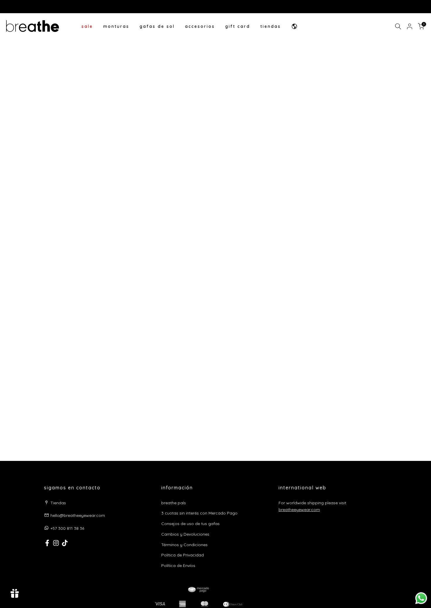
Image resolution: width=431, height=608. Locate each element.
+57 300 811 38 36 (67, 528)
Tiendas (58, 502)
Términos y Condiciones (184, 544)
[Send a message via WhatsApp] (421, 598)
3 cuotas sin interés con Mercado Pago (199, 513)
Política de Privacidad (182, 555)
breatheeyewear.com (299, 509)
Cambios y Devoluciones (185, 534)
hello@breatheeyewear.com (77, 515)
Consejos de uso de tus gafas (190, 523)
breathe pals (173, 502)
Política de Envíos (178, 565)
